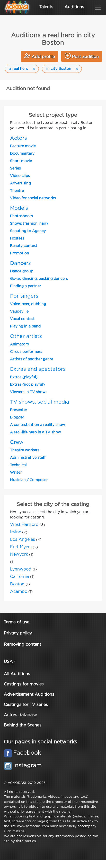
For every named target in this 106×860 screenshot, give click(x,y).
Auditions (74, 7)
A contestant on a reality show (37, 424)
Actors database (20, 715)
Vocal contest (22, 319)
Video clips (20, 175)
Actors (18, 138)
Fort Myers (21, 547)
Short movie (21, 161)
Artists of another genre (31, 359)
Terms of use (16, 622)
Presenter (18, 410)
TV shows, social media (39, 402)
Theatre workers (24, 450)
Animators (19, 344)
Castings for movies (24, 684)
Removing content (22, 644)
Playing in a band (25, 326)
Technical (18, 465)
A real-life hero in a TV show (35, 432)
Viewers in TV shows (28, 392)
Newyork (19, 554)
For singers (24, 296)
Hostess (17, 238)
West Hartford (24, 525)
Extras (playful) (24, 377)
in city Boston (58, 68)
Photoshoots (21, 216)
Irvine (15, 532)
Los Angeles (22, 540)
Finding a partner (25, 286)
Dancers (20, 263)
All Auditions (17, 674)
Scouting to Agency (28, 231)
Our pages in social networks (40, 741)
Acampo (18, 592)
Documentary (22, 153)
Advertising (20, 183)
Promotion (19, 253)
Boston (17, 584)
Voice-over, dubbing (28, 304)
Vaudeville (19, 311)
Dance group (21, 271)
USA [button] (8, 662)
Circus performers (26, 351)
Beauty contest (23, 245)
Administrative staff (28, 457)
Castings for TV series (26, 705)
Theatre (17, 190)
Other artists (26, 336)
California (19, 577)
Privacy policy (18, 633)
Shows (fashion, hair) (29, 223)
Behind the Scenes (22, 725)
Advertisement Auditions (29, 694)
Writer (16, 472)
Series (15, 168)
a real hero (18, 68)
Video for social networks (33, 198)
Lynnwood (20, 569)
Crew (16, 442)
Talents (46, 7)
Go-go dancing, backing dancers (39, 278)
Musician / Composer (29, 480)
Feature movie (23, 146)
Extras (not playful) (27, 384)
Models (19, 208)
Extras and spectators (38, 369)
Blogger (17, 417)
